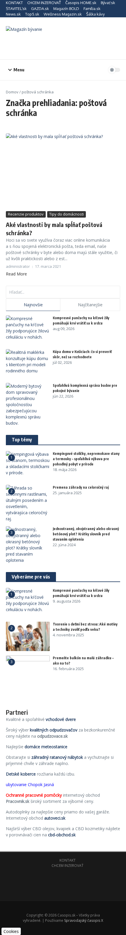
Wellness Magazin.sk (63, 14)
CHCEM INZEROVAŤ (44, 2)
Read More (16, 274)
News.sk (13, 14)
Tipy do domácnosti (66, 214)
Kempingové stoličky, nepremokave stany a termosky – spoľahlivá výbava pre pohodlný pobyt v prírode (86, 458)
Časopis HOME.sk (80, 2)
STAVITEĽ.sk (16, 8)
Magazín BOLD (66, 8)
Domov (12, 92)
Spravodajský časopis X (83, 920)
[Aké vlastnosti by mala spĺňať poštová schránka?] (63, 171)
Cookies (11, 931)
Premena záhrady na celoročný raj (81, 487)
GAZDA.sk (40, 8)
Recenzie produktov (26, 214)
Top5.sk (32, 14)
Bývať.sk (108, 2)
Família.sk (92, 8)
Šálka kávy (95, 14)
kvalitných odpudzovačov (53, 730)
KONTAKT (14, 2)
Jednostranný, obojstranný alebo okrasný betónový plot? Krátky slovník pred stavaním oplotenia (86, 534)
